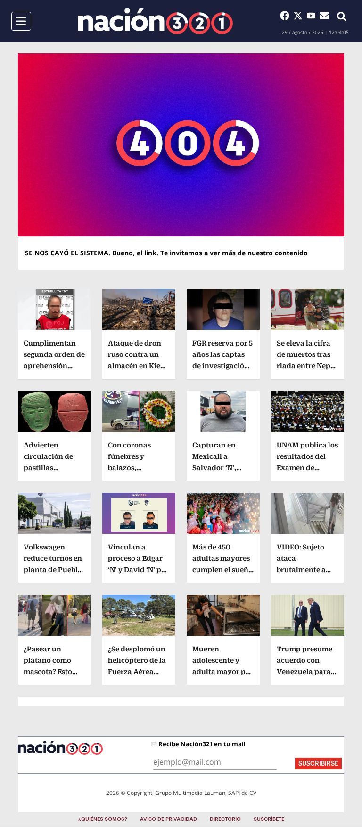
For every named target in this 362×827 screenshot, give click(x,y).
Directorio (225, 819)
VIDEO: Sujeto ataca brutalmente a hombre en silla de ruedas (303, 569)
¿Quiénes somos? (102, 819)
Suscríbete (269, 819)
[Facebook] (286, 15)
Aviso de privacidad (168, 819)
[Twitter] (299, 15)
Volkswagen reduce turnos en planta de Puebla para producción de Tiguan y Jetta (53, 569)
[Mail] (324, 15)
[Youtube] (313, 15)
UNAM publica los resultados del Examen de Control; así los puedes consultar (307, 467)
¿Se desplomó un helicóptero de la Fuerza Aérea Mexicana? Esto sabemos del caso (137, 671)
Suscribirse (318, 763)
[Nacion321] (155, 21)
